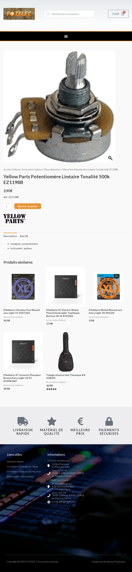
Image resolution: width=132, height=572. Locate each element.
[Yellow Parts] (14, 218)
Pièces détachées (52, 169)
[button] (66, 36)
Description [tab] (10, 236)
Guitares (16, 169)
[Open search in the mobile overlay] (69, 13)
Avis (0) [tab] (24, 236)
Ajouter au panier (28, 206)
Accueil (6, 169)
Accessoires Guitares (32, 169)
